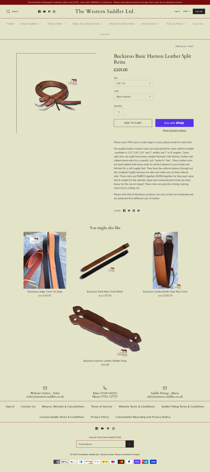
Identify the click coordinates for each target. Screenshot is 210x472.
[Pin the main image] (134, 210)
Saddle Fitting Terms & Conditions (182, 406)
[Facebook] (39, 11)
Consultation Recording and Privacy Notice (143, 416)
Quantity (118, 106)
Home (10, 23)
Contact (105, 34)
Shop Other (57, 23)
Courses (198, 23)
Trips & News (176, 23)
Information (151, 23)
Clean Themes (115, 454)
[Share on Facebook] (124, 210)
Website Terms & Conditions (137, 406)
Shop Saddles (31, 23)
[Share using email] (138, 210)
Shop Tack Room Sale (88, 23)
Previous (181, 46)
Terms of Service (101, 406)
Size (116, 78)
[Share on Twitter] (129, 210)
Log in (177, 11)
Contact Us (28, 406)
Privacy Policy (100, 416)
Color (116, 91)
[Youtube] (44, 11)
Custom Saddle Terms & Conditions (62, 416)
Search (10, 406)
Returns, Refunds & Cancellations (63, 406)
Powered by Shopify (131, 454)
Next (191, 46)
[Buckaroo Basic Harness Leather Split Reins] (56, 93)
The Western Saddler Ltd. (88, 454)
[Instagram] (54, 11)
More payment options (174, 130)
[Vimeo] (49, 11)
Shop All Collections (122, 23)
